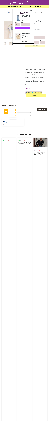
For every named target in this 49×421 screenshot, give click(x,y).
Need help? (28, 88)
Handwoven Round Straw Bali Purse (26, 35)
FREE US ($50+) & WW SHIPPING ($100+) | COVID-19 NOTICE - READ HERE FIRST (24, 6)
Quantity (41, 40)
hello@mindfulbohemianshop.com (31, 81)
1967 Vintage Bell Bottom (26, 16)
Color (26, 35)
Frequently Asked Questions (31, 86)
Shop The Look (35, 95)
